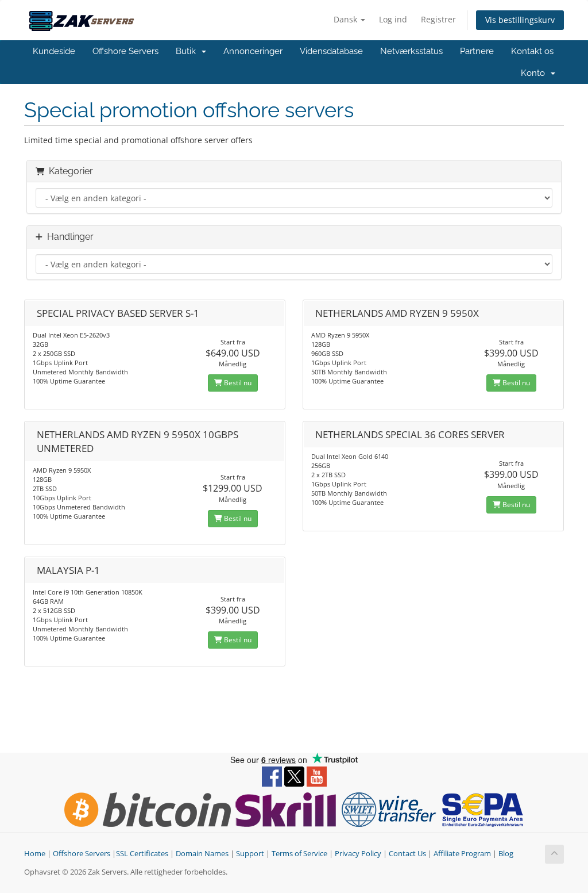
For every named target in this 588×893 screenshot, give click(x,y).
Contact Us (407, 853)
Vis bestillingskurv (520, 19)
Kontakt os (532, 51)
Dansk (346, 19)
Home (34, 853)
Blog (505, 853)
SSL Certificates (142, 853)
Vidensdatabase (331, 51)
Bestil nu (237, 383)
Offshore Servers (125, 51)
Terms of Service (299, 853)
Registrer (438, 19)
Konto (535, 73)
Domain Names (202, 853)
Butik (188, 51)
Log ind (393, 19)
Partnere (477, 51)
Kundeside (54, 51)
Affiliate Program (462, 853)
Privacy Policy (358, 853)
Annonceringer (253, 51)
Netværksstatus (411, 51)
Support (250, 853)
